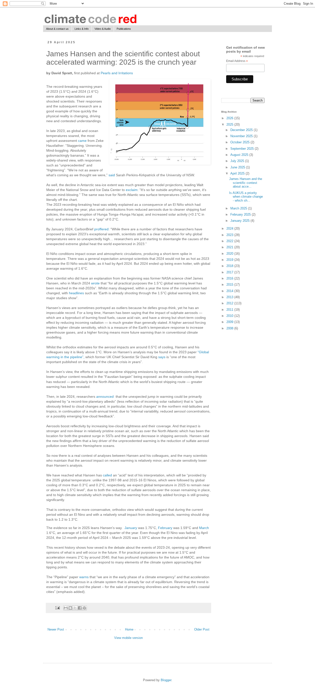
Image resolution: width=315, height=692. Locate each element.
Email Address (237, 61)
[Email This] (65, 607)
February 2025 (241, 214)
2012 (230, 303)
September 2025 (242, 148)
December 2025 (242, 130)
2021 (230, 247)
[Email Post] (57, 607)
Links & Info (82, 28)
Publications (124, 28)
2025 (230, 124)
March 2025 (239, 208)
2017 (230, 272)
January (131, 528)
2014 (230, 291)
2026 (230, 118)
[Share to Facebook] (79, 607)
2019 (230, 260)
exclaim (132, 190)
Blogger (166, 680)
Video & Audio (102, 28)
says (161, 357)
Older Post (201, 629)
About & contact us (57, 28)
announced (105, 396)
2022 (230, 241)
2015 (230, 284)
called (107, 475)
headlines (76, 293)
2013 (230, 297)
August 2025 (239, 155)
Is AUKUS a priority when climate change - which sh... (246, 196)
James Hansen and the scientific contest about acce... (245, 182)
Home (129, 629)
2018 (230, 266)
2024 (230, 228)
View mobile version (128, 638)
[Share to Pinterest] (84, 607)
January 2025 (240, 220)
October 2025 (240, 142)
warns (84, 577)
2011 (230, 309)
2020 (230, 253)
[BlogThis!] (70, 607)
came (82, 141)
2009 (230, 322)
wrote (95, 283)
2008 (230, 328)
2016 (230, 278)
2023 (230, 235)
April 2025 (238, 173)
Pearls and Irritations (117, 73)
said (112, 175)
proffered (101, 229)
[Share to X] (75, 607)
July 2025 (237, 161)
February (165, 528)
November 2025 (242, 136)
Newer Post (55, 629)
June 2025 (238, 167)
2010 (230, 316)
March (204, 528)
